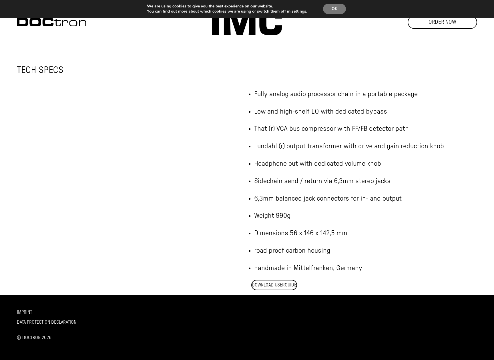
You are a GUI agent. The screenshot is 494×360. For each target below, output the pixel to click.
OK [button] (334, 8)
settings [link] (299, 11)
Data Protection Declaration (46, 322)
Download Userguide (274, 285)
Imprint (24, 312)
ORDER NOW (442, 22)
